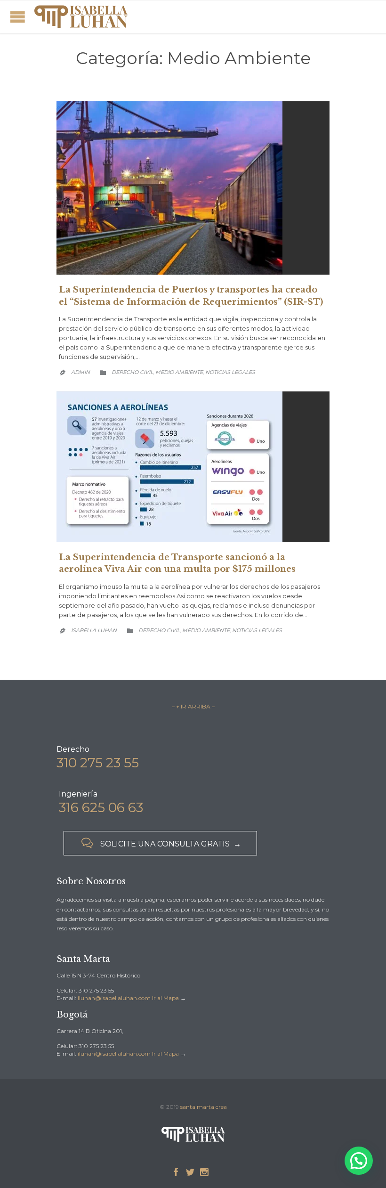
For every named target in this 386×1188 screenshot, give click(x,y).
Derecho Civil (132, 372)
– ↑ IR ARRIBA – (193, 706)
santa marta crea (203, 1106)
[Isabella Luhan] (81, 16)
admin (80, 372)
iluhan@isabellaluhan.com (114, 997)
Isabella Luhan (94, 630)
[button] (359, 1161)
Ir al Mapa (165, 997)
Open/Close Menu (17, 16)
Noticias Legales (230, 372)
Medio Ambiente (179, 372)
